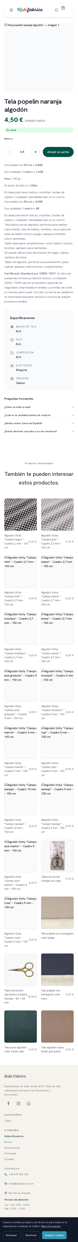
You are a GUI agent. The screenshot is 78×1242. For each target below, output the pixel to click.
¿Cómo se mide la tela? (39, 407)
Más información (51, 1226)
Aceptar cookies (54, 1235)
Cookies (9, 1159)
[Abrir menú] (11, 10)
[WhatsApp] (29, 1103)
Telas (7, 1120)
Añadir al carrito (58, 152)
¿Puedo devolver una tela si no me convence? (39, 431)
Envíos (8, 1142)
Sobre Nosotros (13, 1136)
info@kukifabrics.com (21, 1183)
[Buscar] (57, 10)
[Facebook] (8, 1103)
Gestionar (31, 1235)
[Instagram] (18, 1103)
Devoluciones (12, 1147)
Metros (8, 138)
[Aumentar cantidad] (35, 152)
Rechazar (11, 1235)
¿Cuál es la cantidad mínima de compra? (39, 415)
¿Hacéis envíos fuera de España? (39, 423)
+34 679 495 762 (18, 1174)
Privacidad (10, 1153)
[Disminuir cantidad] (8, 152)
